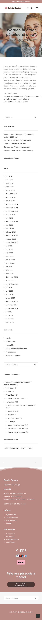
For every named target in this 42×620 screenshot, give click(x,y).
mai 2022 (9, 253)
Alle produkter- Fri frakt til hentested (22, 405)
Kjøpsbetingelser (12, 539)
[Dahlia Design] (13, 8)
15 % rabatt (10, 388)
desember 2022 (12, 235)
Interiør (8, 338)
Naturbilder (10, 345)
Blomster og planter (13, 355)
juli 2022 (9, 246)
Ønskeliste (10, 537)
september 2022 (12, 242)
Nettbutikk (10, 402)
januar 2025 (10, 201)
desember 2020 (12, 277)
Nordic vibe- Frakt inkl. (16, 429)
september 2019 (12, 308)
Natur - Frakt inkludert (16, 425)
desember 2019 (12, 301)
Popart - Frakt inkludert (17, 432)
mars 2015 (10, 322)
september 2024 (12, 211)
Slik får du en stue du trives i (15, 144)
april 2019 (9, 319)
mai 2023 (9, 225)
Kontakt (9, 523)
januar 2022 (10, 260)
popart (23, 448)
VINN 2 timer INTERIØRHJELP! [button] (21, 584)
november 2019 (12, 305)
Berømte (11, 415)
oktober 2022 (11, 239)
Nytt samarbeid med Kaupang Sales (17, 140)
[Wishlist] (27, 8)
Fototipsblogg (11, 352)
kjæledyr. (31, 89)
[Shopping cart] (30, 8)
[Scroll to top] (38, 616)
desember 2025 (12, 194)
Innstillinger (10, 542)
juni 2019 (9, 315)
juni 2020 (9, 291)
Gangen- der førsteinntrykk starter (17, 147)
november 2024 (12, 208)
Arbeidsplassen (12, 517)
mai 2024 (9, 218)
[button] (37, 8)
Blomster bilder (13, 418)
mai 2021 (9, 267)
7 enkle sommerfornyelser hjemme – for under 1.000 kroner (19, 135)
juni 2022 (9, 249)
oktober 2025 (11, 197)
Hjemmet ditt (11, 515)
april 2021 (9, 270)
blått (7, 448)
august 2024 (10, 215)
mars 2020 (10, 294)
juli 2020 (9, 288)
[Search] (21, 117)
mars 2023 (10, 228)
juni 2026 (9, 180)
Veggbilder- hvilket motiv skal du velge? (19, 150)
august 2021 (10, 263)
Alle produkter (11, 520)
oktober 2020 (11, 281)
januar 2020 (10, 298)
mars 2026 (10, 187)
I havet (10, 422)
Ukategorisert (25, 39)
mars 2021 (10, 274)
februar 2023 (11, 232)
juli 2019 (9, 312)
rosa (29, 448)
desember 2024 (12, 204)
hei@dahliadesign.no (18, 493)
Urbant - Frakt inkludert (15, 398)
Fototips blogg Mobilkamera (16, 348)
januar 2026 (10, 190)
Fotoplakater (10, 395)
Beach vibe (12, 411)
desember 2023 (12, 221)
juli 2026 (9, 176)
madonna (14, 448)
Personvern (10, 534)
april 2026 (9, 183)
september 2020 (12, 284)
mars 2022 (10, 256)
